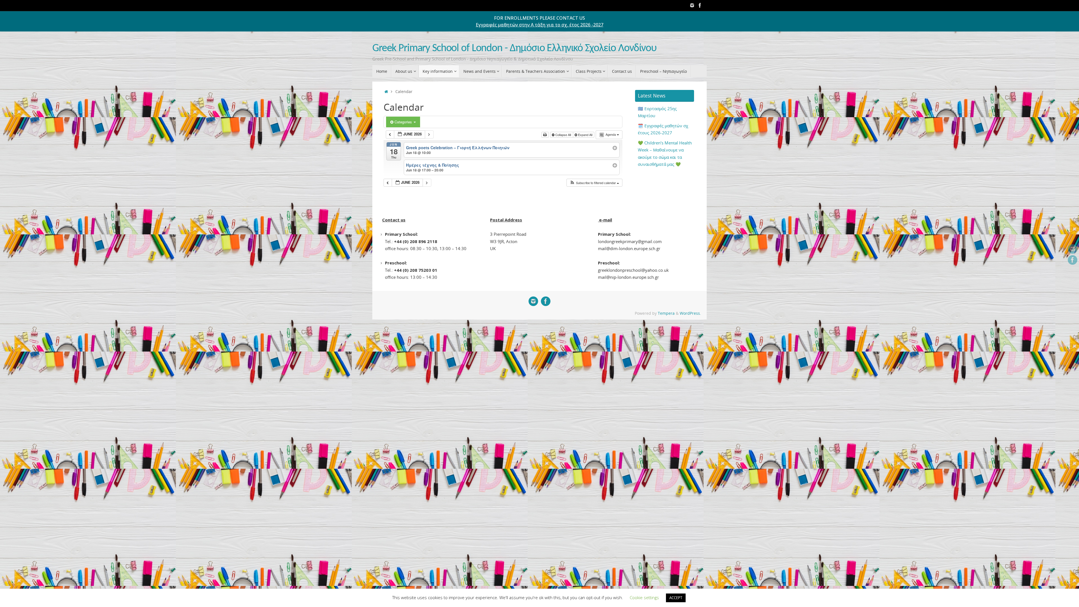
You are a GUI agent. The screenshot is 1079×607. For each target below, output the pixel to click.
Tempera (666, 313)
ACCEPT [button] (675, 597)
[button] (594, 183)
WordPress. (690, 313)
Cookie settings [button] (644, 597)
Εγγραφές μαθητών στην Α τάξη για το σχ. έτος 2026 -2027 (539, 25)
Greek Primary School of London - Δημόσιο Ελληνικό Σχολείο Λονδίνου (514, 48)
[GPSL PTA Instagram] (692, 5)
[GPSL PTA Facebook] (700, 5)
